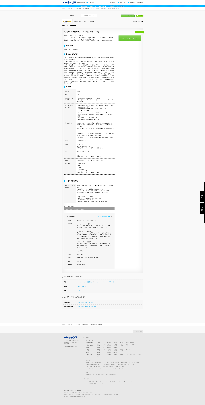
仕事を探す (92, 2)
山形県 (127, 342)
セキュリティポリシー (98, 394)
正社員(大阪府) (85, 324)
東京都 (127, 344)
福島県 (132, 342)
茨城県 (98, 344)
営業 (88, 362)
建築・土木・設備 (120, 366)
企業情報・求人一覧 (89, 15)
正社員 (78, 324)
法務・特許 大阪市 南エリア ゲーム (88, 306)
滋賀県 (98, 349)
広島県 (115, 350)
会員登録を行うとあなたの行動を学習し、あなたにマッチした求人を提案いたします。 (102, 6)
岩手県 (109, 342)
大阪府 (109, 349)
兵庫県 (115, 349)
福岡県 (98, 354)
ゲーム (80, 290)
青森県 (104, 342)
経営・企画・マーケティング (93, 364)
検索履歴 (202, 210)
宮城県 (115, 342)
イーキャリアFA (90, 381)
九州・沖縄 (89, 354)
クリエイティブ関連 (134, 362)
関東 (88, 344)
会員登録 (112, 2)
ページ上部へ (139, 331)
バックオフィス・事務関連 (83, 8)
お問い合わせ (71, 394)
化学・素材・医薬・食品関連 (93, 366)
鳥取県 (98, 350)
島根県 (104, 350)
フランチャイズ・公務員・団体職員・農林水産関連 (116, 368)
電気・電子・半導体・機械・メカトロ (126, 364)
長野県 (127, 345)
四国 (88, 352)
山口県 (121, 350)
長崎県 (109, 354)
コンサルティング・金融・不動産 (94, 368)
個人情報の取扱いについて (86, 394)
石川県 (109, 345)
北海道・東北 (90, 342)
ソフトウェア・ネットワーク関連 (112, 362)
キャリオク (99, 381)
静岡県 (104, 347)
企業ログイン (116, 394)
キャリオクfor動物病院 (110, 381)
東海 (88, 347)
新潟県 (98, 345)
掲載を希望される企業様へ (136, 2)
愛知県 (109, 347)
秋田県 (121, 342)
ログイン (122, 2)
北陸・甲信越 (90, 345)
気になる (140, 15)
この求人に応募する (127, 16)
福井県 (115, 345)
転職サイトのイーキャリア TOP (68, 8)
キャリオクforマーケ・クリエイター (126, 381)
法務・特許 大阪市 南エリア (85, 302)
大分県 (121, 354)
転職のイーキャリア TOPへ (71, 346)
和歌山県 (127, 349)
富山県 (104, 345)
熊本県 (115, 354)
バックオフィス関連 (95, 8)
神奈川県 (133, 344)
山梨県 (121, 345)
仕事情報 (72, 15)
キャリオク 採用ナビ (91, 383)
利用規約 (78, 394)
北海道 (98, 342)
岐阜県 (98, 347)
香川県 (104, 352)
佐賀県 (104, 354)
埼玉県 (115, 344)
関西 (88, 349)
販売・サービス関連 (96, 362)
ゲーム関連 (124, 362)
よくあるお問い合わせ (99, 374)
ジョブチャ (101, 383)
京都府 (104, 349)
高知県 (115, 352)
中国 (88, 350)
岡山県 (109, 350)
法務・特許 (103, 8)
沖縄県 (139, 354)
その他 (88, 356)
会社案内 (65, 394)
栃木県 (104, 344)
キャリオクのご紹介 (111, 374)
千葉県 (121, 344)
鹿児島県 (133, 354)
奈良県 (121, 349)
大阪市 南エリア (82, 286)
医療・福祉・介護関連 (108, 366)
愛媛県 (109, 352)
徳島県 (98, 352)
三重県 (115, 347)
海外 (98, 356)
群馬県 (109, 344)
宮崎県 (127, 354)
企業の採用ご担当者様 (108, 394)
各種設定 (89, 374)
